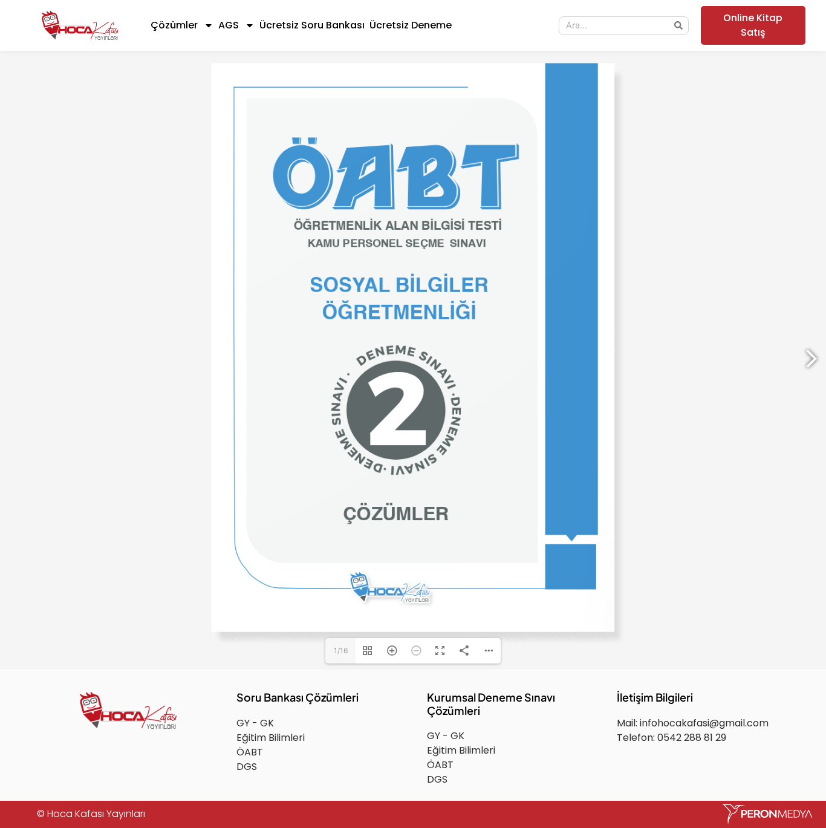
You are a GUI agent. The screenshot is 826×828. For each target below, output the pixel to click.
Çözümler (174, 25)
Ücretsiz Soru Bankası (312, 25)
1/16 (341, 650)
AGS (228, 25)
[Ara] (678, 25)
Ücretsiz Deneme (410, 25)
